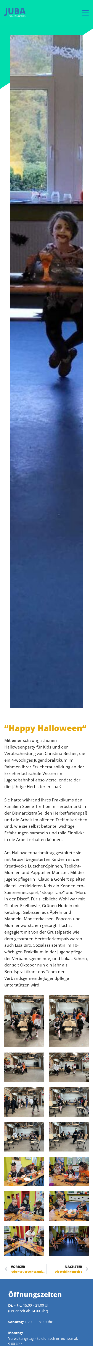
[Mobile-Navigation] (85, 12)
